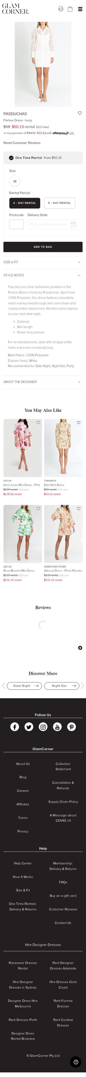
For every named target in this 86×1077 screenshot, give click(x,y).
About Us (23, 764)
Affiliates (23, 804)
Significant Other (55, 566)
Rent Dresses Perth (23, 1020)
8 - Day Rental (59, 203)
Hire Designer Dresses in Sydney (22, 984)
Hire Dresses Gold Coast (63, 984)
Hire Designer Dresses (43, 945)
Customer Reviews (63, 909)
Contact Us (63, 923)
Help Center (23, 863)
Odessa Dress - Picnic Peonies (63, 570)
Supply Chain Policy (63, 802)
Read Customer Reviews (22, 143)
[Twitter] (29, 726)
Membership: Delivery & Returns (63, 866)
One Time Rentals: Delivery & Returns (23, 906)
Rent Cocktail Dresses (63, 1022)
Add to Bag (43, 246)
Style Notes (13, 275)
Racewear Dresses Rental (23, 965)
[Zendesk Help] (75, 1062)
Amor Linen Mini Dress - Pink (21, 485)
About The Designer (20, 382)
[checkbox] (11, 158)
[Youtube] (57, 726)
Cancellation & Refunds (63, 785)
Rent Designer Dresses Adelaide (63, 965)
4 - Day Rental (24, 203)
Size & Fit (10, 262)
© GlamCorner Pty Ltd (43, 1056)
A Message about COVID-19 (63, 818)
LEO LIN (7, 480)
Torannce (50, 480)
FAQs (63, 882)
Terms (23, 818)
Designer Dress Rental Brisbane (23, 1036)
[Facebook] (14, 726)
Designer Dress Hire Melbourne (23, 1003)
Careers (23, 791)
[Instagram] (43, 726)
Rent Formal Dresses (63, 1003)
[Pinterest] (71, 726)
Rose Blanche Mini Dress (19, 570)
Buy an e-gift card (63, 896)
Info (71, 133)
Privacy (22, 831)
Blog (22, 777)
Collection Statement (63, 766)
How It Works (23, 877)
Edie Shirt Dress (54, 485)
